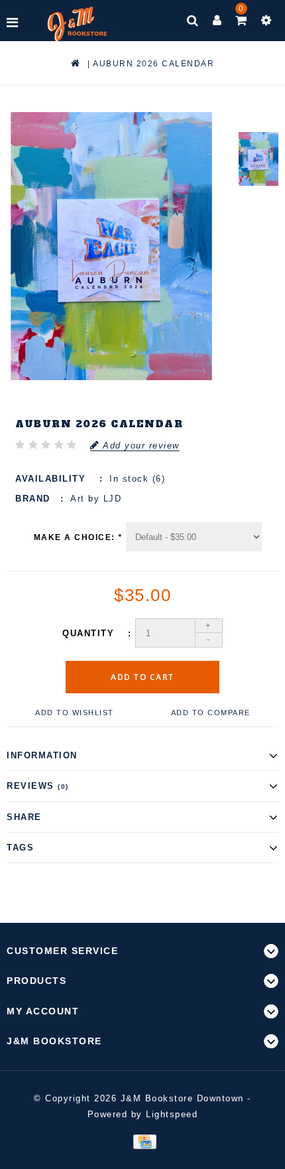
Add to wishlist (74, 713)
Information (42, 755)
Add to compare (211, 713)
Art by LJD (95, 499)
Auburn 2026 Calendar (153, 63)
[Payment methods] (142, 1141)
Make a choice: (78, 537)
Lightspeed (172, 1114)
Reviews (38, 786)
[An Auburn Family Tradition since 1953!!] (77, 24)
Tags (20, 848)
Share (24, 817)
